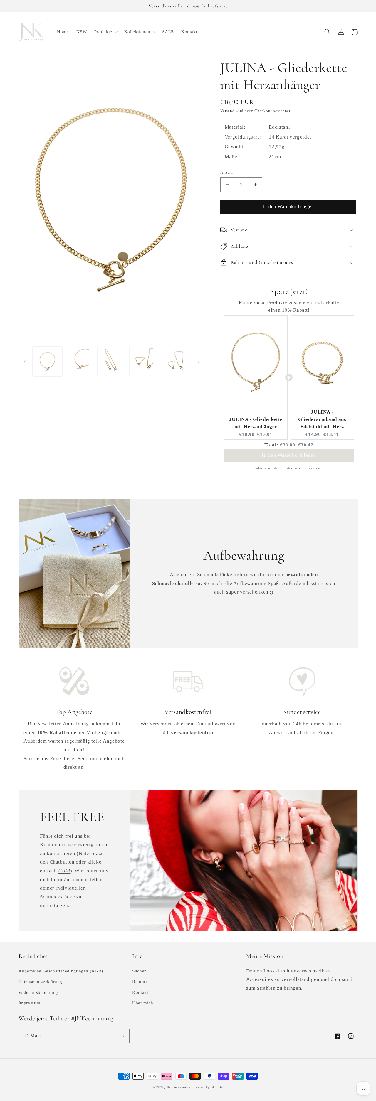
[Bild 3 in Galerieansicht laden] (111, 361)
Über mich (142, 1003)
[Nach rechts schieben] (198, 361)
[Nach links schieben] (25, 361)
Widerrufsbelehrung (38, 992)
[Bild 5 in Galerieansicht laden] (176, 361)
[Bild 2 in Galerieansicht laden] (79, 361)
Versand (227, 111)
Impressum (30, 1003)
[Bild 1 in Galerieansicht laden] (47, 361)
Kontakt (140, 992)
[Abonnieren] (122, 1036)
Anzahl (226, 172)
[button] (105, 32)
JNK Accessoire (178, 1087)
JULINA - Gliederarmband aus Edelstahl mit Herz (322, 419)
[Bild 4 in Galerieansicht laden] (143, 361)
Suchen (139, 971)
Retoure (140, 981)
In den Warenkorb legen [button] (289, 456)
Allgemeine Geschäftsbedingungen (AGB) (61, 971)
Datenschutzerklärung (41, 981)
